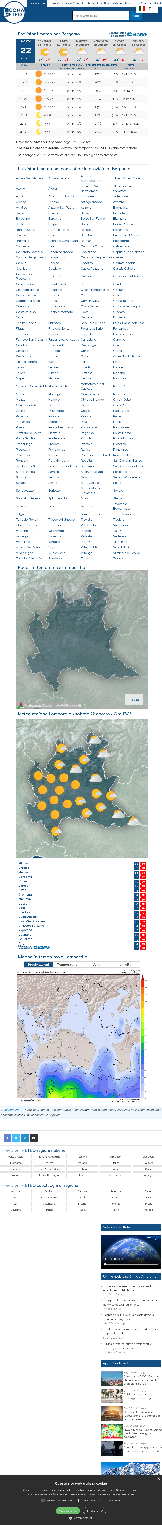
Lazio (82, 1175)
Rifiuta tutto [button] (94, 1510)
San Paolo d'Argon (29, 466)
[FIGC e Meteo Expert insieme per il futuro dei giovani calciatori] (112, 1431)
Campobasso (49, 1197)
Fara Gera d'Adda (93, 323)
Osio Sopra (56, 411)
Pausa (134, 700)
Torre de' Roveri (27, 519)
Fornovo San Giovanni (31, 339)
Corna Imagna (123, 301)
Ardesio (53, 202)
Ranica (85, 449)
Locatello (120, 367)
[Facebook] (7, 1138)
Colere (85, 295)
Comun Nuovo (91, 301)
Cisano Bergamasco (95, 290)
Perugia (115, 1197)
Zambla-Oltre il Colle (30, 558)
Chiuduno (55, 290)
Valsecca (54, 536)
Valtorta (86, 536)
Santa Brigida (25, 472)
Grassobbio (24, 356)
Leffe (116, 362)
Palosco (86, 416)
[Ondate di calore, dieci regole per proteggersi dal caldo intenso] (112, 1413)
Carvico (53, 263)
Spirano (86, 498)
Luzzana (87, 373)
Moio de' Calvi (58, 386)
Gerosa (118, 345)
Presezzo (119, 444)
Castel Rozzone (92, 268)
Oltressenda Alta (27, 405)
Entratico (54, 323)
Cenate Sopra (26, 284)
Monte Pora (121, 386)
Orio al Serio (121, 405)
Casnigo (22, 268)
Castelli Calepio (124, 268)
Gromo (53, 356)
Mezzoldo (120, 378)
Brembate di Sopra (126, 235)
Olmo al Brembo (92, 399)
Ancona (15, 1191)
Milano (82, 1203)
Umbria (82, 1169)
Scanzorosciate (92, 472)
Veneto (49, 1162)
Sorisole (54, 490)
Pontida (86, 438)
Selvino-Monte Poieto (128, 477)
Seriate (21, 483)
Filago (20, 328)
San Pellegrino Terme (63, 466)
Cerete (118, 284)
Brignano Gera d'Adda (64, 241)
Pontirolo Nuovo (124, 438)
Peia (84, 422)
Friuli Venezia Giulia (49, 1169)
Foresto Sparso (124, 334)
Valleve (118, 531)
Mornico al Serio (92, 394)
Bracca (21, 235)
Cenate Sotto (57, 284)
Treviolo (118, 519)
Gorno (117, 351)
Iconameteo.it (13, 1110)
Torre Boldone (91, 514)
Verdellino (23, 542)
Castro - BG (56, 276)
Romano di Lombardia (96, 455)
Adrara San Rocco (61, 178)
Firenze (49, 1209)
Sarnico (53, 472)
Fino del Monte (58, 328)
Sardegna (148, 1175)
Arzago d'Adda (91, 202)
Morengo (54, 394)
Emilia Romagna (49, 1175)
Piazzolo (54, 433)
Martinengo (56, 378)
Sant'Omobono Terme (128, 466)
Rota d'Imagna (58, 460)
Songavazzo (25, 490)
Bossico (86, 230)
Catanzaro (49, 1203)
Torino (148, 1191)
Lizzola (86, 367)
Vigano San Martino (29, 547)
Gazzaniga (88, 345)
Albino (20, 188)
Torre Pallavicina (124, 514)
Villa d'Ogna (24, 553)
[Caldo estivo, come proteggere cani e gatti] (112, 1396)
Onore (85, 405)
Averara (118, 202)
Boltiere (86, 224)
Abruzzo (115, 1156)
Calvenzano (121, 246)
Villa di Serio (57, 553)
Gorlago (54, 351)
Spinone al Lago (60, 498)
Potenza (115, 1203)
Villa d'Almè (121, 547)
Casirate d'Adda (124, 263)
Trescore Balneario (61, 519)
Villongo (87, 553)
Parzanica (23, 422)
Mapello (21, 378)
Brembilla (22, 241)
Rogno (53, 455)
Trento (148, 1197)
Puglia (115, 1169)
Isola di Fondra (26, 362)
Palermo (115, 1191)
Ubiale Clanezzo (27, 525)
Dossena (119, 317)
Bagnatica (120, 207)
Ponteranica (56, 438)
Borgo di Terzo (58, 230)
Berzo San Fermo (93, 218)
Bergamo (54, 218)
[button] (81, 1518)
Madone (119, 373)
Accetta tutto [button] (68, 1510)
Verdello (54, 542)
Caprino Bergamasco (31, 257)
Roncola (22, 460)
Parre (117, 416)
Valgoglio (87, 531)
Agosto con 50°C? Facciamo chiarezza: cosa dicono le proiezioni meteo (142, 1380)
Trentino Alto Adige (49, 1156)
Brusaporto (121, 241)
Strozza (21, 506)
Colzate (53, 301)
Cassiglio (54, 268)
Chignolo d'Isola (27, 290)
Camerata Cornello (29, 252)
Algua (52, 188)
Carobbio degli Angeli (96, 257)
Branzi (52, 235)
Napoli (82, 1209)
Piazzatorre (89, 427)
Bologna (16, 1209)
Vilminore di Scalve (126, 553)
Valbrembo (56, 531)
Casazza (87, 263)
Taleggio (87, 506)
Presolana (23, 449)
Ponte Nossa (122, 433)
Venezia (148, 1209)
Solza (117, 483)
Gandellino (88, 339)
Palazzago (55, 416)
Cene (84, 284)
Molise (115, 1162)
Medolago (88, 378)
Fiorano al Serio (92, 328)
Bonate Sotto (25, 230)
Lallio (84, 362)
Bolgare (54, 224)
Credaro (119, 312)
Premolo (87, 444)
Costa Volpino (26, 312)
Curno (20, 317)
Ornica (20, 411)
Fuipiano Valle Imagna (63, 339)
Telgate (21, 514)
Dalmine (86, 317)
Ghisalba (22, 351)
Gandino (119, 339)
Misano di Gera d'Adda (32, 386)
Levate (53, 367)
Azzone (86, 207)
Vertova (86, 542)
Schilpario (120, 472)
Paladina (22, 416)
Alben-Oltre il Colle (126, 178)
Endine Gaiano (26, 323)
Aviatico (21, 207)
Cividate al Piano (28, 295)
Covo (85, 312)
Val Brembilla (90, 525)
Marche (82, 1162)
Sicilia (148, 1169)
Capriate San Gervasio (128, 252)
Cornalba (22, 306)
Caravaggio (56, 257)
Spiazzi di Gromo (28, 498)
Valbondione (122, 525)
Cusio (52, 317)
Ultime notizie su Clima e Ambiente (129, 1276)
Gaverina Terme (59, 345)
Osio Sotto (88, 411)
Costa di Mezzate (60, 312)
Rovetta (86, 460)
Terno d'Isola (57, 514)
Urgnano (54, 525)
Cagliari (49, 1191)
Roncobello (121, 455)
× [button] (158, 1478)
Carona (118, 257)
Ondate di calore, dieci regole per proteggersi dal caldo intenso (142, 1416)
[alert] (81, 1500)
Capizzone (88, 252)
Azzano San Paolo (61, 207)
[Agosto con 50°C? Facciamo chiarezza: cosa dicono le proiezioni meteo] (112, 1378)
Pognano (87, 433)
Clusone (54, 295)
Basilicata (148, 1156)
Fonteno (22, 334)
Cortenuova (56, 306)
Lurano (53, 373)
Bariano (53, 213)
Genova (82, 1191)
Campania (115, 1175)
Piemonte (16, 1162)
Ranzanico (120, 449)
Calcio (52, 246)
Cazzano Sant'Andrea (128, 276)
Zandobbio (56, 558)
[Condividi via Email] (34, 1138)
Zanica (85, 558)
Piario (20, 427)
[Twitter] (16, 1138)
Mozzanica (120, 394)
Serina (52, 483)
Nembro (54, 399)
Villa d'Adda (89, 547)
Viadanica (120, 542)
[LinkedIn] (25, 1138)
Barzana (86, 213)
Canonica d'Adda (60, 252)
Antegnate (120, 196)
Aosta (16, 1197)
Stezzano (119, 498)
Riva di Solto (25, 455)
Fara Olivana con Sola (128, 323)
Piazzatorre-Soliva (28, 433)
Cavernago (89, 276)
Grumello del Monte (127, 356)
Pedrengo (55, 422)
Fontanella (120, 328)
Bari (15, 1203)
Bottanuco (120, 230)
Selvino (86, 477)
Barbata (21, 213)
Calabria (149, 1162)
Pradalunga (24, 444)
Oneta (52, 405)
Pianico (118, 422)
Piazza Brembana (60, 427)
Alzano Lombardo (61, 196)
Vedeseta (119, 536)
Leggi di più (128, 1493)
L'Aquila (82, 1197)
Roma (115, 1209)
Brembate (88, 235)
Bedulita (119, 213)
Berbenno (23, 218)
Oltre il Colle (122, 399)
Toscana (82, 1156)
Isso (51, 362)
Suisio (52, 506)
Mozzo (20, 399)
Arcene (21, 202)
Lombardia (15, 1175)
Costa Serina (90, 306)
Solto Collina (90, 483)
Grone (85, 356)
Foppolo (54, 334)
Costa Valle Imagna (126, 306)
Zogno (118, 558)
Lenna (20, 367)
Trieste (148, 1203)
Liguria (16, 1169)
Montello (22, 394)
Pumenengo (57, 449)
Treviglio (87, 519)
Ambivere (87, 196)
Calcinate (22, 246)
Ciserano (119, 290)
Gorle (85, 351)
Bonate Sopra (123, 224)
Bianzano (119, 218)
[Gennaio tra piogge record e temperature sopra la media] (112, 1448)
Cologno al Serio (28, 301)
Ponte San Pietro (27, 438)
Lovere (21, 373)
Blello (20, 224)
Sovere (118, 490)
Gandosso (23, 345)
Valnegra (22, 536)
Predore (54, 444)
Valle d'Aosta (15, 1156)
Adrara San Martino (29, 178)
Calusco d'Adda (92, 246)
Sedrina (53, 477)
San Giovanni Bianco (127, 460)
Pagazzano (121, 411)
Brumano (87, 241)
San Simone (89, 466)
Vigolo (53, 547)
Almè (19, 196)
